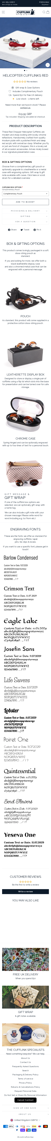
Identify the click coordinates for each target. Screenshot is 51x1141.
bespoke (27, 1054)
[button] (20, 81)
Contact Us (25, 1062)
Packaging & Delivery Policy (25, 1075)
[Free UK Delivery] (25, 959)
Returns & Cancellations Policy (25, 1087)
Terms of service (25, 1079)
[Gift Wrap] (25, 997)
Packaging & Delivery (25, 211)
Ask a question (25, 222)
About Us (25, 1058)
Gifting (26, 216)
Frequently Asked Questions (25, 1066)
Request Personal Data (25, 1091)
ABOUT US (25, 1114)
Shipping (21, 117)
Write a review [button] (25, 891)
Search (25, 1070)
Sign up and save (24, 1108)
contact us (25, 107)
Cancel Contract (25, 1100)
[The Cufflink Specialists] (25, 1034)
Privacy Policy (25, 1083)
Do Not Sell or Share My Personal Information (25, 1095)
